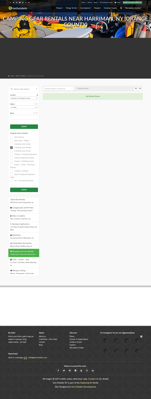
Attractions (22, 236)
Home (12, 76)
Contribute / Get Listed (48, 339)
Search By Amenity (22, 201)
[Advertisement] (75, 56)
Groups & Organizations (79, 339)
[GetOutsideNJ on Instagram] (25, 2)
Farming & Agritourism (23, 227)
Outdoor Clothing (21, 171)
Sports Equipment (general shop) (22, 176)
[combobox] (24, 98)
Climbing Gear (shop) (22, 151)
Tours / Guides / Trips (23, 262)
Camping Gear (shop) (22, 144)
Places (59, 8)
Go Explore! (85, 8)
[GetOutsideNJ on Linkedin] (28, 2)
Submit (24, 126)
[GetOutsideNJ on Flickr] (19, 2)
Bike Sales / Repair (21, 141)
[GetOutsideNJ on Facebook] (10, 2)
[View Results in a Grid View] (140, 88)
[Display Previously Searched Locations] (37, 95)
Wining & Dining (22, 272)
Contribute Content (107, 2)
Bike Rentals (19, 137)
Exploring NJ (86, 383)
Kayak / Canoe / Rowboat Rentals (22, 166)
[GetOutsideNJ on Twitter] (13, 2)
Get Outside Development (83, 387)
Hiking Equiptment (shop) (24, 158)
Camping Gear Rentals (22, 147)
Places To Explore (21, 76)
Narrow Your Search (21, 89)
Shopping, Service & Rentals (22, 253)
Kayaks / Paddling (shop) (24, 161)
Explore (73, 345)
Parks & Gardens (20, 217)
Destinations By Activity (21, 244)
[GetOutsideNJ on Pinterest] (16, 2)
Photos (84, 2)
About (95, 2)
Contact (118, 2)
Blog (41, 345)
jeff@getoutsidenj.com (37, 358)
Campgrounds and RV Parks (22, 209)
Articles (90, 2)
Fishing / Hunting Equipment (25, 154)
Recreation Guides (132, 8)
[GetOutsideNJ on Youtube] (22, 2)
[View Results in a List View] (136, 88)
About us (42, 336)
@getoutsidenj (128, 333)
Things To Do (71, 8)
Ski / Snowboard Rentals (23, 181)
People (97, 8)
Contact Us (93, 379)
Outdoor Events (110, 8)
